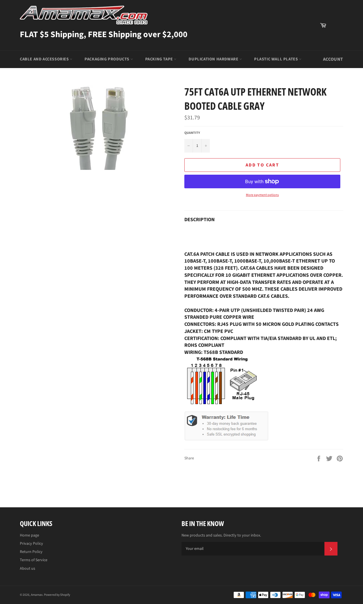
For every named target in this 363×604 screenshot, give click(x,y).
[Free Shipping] (336, 25)
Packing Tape (159, 59)
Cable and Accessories (45, 59)
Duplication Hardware (214, 59)
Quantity (192, 133)
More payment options (262, 195)
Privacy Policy (31, 543)
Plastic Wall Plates (276, 59)
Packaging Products (107, 59)
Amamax (37, 595)
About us (27, 568)
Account (333, 59)
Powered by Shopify (57, 595)
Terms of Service (33, 560)
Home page (29, 535)
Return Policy (31, 552)
